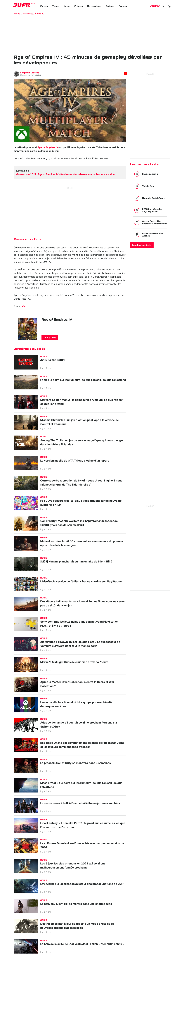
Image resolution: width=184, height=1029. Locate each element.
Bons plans (94, 6)
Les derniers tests (141, 245)
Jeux (67, 6)
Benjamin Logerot (29, 73)
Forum (123, 6)
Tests (55, 6)
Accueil (17, 14)
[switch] (169, 6)
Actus (44, 6)
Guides (109, 6)
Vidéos (78, 6)
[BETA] (22, 5)
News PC (39, 14)
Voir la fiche (50, 338)
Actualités (28, 14)
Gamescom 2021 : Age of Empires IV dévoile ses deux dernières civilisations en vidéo (66, 174)
